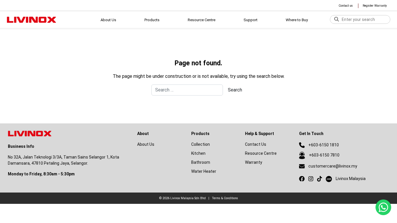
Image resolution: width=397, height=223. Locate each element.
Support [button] (250, 20)
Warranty (253, 162)
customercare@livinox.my (332, 166)
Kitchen (198, 153)
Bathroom (200, 162)
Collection (200, 144)
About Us (108, 20)
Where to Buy (297, 20)
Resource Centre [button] (201, 20)
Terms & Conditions (225, 198)
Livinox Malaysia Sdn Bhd (188, 198)
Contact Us (255, 144)
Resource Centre (261, 153)
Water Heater (203, 171)
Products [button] (152, 20)
